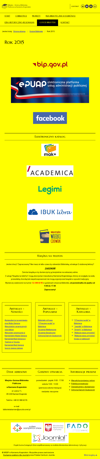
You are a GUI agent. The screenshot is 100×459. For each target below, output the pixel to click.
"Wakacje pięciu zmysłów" (84, 333)
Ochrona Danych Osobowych (83, 390)
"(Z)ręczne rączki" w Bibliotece (82, 321)
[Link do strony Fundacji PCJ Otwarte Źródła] (50, 438)
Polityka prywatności (79, 384)
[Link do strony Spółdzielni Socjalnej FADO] (77, 427)
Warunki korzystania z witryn (83, 381)
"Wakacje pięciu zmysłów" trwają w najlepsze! (84, 337)
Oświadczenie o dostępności (83, 387)
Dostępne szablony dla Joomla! (16, 455)
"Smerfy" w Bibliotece (83, 330)
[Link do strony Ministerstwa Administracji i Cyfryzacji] (54, 427)
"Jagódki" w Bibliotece (83, 326)
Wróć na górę (89, 455)
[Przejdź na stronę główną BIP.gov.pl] (50, 65)
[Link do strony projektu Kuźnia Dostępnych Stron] (27, 427)
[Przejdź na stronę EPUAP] (50, 90)
